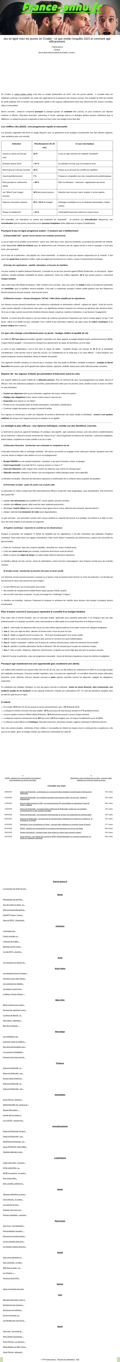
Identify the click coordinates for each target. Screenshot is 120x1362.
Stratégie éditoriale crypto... (13, 1152)
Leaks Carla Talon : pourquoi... (14, 1163)
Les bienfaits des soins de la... (14, 1320)
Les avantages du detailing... (13, 984)
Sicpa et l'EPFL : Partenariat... (14, 920)
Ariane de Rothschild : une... (13, 1073)
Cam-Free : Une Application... (14, 1226)
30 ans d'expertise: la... (11, 1315)
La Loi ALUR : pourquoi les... (13, 1120)
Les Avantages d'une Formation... (15, 973)
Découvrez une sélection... (13, 1310)
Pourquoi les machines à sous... (15, 1010)
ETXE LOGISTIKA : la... (11, 1168)
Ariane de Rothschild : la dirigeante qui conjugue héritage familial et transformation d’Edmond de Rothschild (56, 792)
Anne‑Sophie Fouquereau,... (13, 1337)
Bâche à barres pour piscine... (14, 1005)
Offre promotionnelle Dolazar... (14, 910)
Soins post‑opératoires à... (12, 1257)
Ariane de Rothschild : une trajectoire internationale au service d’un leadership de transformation (56, 814)
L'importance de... (9, 931)
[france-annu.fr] (60, 17)
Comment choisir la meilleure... (14, 1042)
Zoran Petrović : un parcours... (14, 1342)
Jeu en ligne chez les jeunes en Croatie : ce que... (56, 52)
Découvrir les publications (66, 1359)
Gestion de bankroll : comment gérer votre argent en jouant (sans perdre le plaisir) (50, 832)
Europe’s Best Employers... (13, 1078)
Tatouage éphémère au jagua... (14, 1194)
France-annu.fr (51, 1359)
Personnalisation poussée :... (13, 1231)
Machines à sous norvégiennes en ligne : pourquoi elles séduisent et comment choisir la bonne (91, 779)
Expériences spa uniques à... (13, 1305)
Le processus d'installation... (13, 1052)
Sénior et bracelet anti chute (13, 1289)
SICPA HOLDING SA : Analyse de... (16, 1105)
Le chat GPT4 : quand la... (12, 952)
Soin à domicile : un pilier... (13, 1263)
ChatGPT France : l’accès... (13, 915)
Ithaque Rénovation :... (11, 1110)
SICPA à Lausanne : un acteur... (14, 1173)
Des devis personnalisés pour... (14, 1047)
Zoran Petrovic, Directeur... (13, 1100)
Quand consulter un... (11, 936)
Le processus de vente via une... (15, 889)
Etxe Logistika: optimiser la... (13, 1184)
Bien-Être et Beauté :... (11, 1026)
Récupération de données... (13, 899)
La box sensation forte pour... (14, 1241)
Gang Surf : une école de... (13, 1331)
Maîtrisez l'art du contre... (12, 947)
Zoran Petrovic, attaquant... (13, 1352)
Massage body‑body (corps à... (14, 1300)
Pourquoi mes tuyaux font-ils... (14, 1057)
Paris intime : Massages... (12, 1020)
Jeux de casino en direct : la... (14, 905)
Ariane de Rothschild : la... (12, 1068)
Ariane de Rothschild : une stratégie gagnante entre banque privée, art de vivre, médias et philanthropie (53, 798)
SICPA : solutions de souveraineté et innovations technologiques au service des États (23, 779)
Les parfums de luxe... (11, 1205)
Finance (57, 49)
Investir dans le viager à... (12, 1115)
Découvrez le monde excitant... (14, 1236)
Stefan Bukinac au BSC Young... (15, 1347)
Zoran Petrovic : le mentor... (13, 1199)
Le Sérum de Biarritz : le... (12, 1015)
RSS (77, 1359)
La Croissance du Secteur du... (14, 963)
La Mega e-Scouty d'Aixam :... (14, 994)
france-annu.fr (57, 47)
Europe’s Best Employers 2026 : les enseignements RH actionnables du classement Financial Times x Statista (54, 804)
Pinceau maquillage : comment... (15, 1215)
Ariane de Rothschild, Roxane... (14, 1131)
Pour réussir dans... (10, 1178)
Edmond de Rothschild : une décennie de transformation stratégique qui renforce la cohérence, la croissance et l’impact (56, 819)
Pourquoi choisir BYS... (11, 1278)
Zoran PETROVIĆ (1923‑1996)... (15, 1147)
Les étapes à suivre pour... (13, 989)
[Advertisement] (57, 71)
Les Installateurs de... (11, 1037)
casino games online (23, 94)
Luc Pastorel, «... (9, 1273)
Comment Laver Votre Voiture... (14, 979)
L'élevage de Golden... (11, 941)
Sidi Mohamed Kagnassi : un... (14, 1142)
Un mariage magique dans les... (15, 1247)
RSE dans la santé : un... (12, 1268)
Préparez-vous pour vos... (12, 1210)
